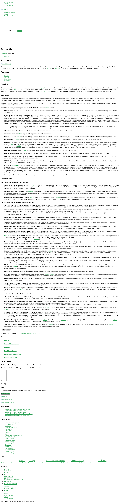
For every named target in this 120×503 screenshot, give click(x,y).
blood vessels (51, 461)
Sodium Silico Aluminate (11, 344)
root (60, 462)
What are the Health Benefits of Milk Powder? (17, 409)
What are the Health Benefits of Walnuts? (16, 412)
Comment (3, 381)
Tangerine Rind (78, 462)
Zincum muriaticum (10, 449)
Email (3, 387)
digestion (109, 460)
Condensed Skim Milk (10, 357)
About (6, 3)
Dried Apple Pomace (10, 351)
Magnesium (8, 445)
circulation (95, 460)
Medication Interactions (13, 479)
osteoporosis (15, 165)
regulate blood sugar (52, 462)
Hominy (6, 340)
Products (7, 481)
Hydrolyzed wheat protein (12, 423)
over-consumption (35, 462)
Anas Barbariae (8, 424)
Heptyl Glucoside (9, 438)
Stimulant (35, 185)
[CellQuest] (4, 396)
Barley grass (8, 430)
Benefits (7, 470)
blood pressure (43, 460)
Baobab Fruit (8, 429)
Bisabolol (7, 432)
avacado (22, 461)
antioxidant (17, 89)
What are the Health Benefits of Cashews (16, 410)
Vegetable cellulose (10, 440)
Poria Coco (42, 462)
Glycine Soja (8, 446)
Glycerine (3, 462)
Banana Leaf (8, 443)
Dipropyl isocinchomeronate (12, 354)
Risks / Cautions (10, 483)
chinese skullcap (77, 461)
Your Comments (8, 5)
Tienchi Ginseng (9, 441)
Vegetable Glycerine (85, 462)
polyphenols (44, 88)
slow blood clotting (67, 462)
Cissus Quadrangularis (11, 453)
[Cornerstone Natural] (6, 399)
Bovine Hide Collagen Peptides (13, 435)
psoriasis (46, 462)
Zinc (6, 434)
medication (29, 462)
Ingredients (4, 53)
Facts (6, 474)
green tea (4, 89)
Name (3, 384)
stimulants (49, 68)
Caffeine (18, 136)
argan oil (13, 460)
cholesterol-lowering (89, 460)
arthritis (17, 460)
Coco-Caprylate (9, 448)
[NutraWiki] (4, 9)
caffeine (47, 107)
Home (6, 493)
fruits (115, 460)
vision (91, 462)
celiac (70, 460)
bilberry (32, 461)
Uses (6, 490)
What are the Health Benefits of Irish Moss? (17, 415)
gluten (118, 460)
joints (14, 462)
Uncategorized (10, 488)
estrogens (36, 239)
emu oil (112, 460)
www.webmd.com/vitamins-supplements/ (30, 333)
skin (62, 462)
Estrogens (7, 235)
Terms (6, 486)
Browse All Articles (9, 2)
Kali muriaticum (9, 451)
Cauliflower (8, 426)
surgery (72, 462)
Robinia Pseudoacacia (11, 427)
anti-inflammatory (46, 91)
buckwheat (61, 461)
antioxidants (58, 68)
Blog (6, 472)
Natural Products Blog (11, 437)
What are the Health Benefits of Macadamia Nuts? (19, 414)
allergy (2, 460)
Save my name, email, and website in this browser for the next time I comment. (24, 390)
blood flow (37, 460)
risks (58, 462)
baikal (27, 460)
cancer (67, 460)
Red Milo (7, 347)
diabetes (102, 460)
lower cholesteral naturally (21, 462)
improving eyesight (9, 462)
